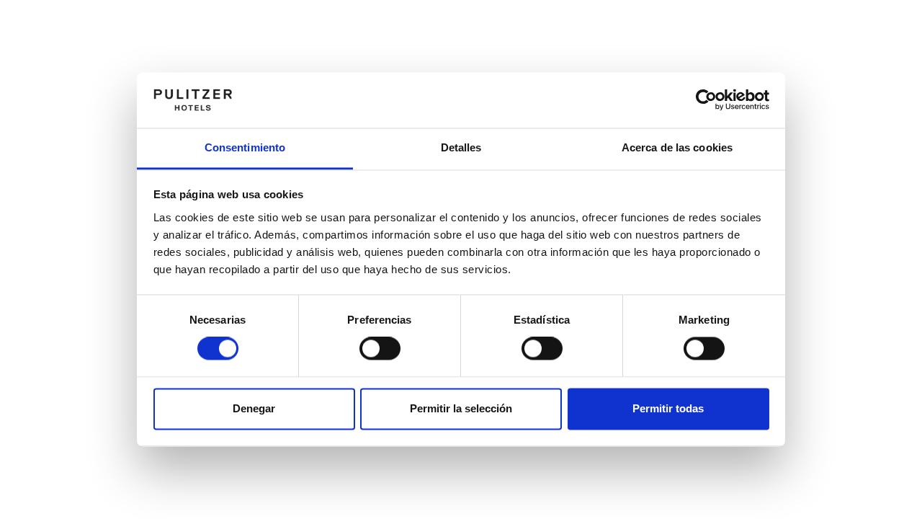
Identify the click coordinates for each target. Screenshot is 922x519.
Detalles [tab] (461, 147)
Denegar (254, 408)
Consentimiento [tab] (245, 147)
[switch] (379, 348)
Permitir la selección (461, 408)
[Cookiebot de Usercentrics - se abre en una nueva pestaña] (706, 100)
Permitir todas (668, 408)
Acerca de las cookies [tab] (677, 147)
